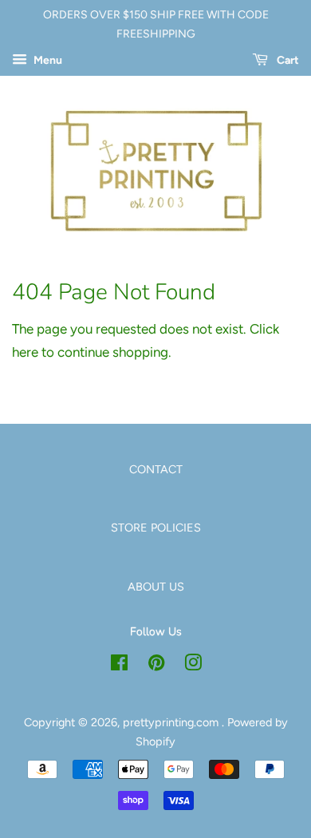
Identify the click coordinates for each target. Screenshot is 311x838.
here (25, 352)
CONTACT (156, 469)
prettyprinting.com (172, 722)
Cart (286, 60)
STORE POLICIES (156, 527)
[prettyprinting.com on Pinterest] (156, 665)
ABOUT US (156, 586)
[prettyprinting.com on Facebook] (119, 665)
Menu (46, 60)
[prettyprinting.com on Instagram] (193, 665)
